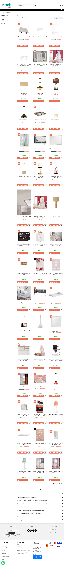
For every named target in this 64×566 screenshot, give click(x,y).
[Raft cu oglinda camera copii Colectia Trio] (40, 140)
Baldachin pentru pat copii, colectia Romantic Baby (56, 245)
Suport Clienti (5, 542)
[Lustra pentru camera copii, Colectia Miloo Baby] (56, 111)
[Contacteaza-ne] (61, 10)
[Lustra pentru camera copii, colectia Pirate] (56, 168)
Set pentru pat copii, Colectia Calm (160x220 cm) (24, 301)
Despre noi (4, 544)
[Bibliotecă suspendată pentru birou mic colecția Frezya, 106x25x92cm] (24, 350)
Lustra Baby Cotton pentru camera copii (24, 217)
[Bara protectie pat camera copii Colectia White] (40, 29)
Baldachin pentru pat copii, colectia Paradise (40, 217)
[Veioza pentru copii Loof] (56, 202)
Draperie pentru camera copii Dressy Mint (24, 149)
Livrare (3, 555)
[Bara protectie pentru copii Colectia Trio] (24, 29)
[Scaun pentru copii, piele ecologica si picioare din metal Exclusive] (56, 350)
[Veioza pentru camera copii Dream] (56, 406)
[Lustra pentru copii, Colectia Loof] (24, 168)
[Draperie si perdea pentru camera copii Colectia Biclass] (56, 463)
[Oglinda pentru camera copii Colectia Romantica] (56, 321)
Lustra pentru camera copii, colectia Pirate (56, 177)
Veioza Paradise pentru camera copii (24, 472)
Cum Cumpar (4, 549)
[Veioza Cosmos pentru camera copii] (56, 84)
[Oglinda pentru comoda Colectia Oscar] (56, 140)
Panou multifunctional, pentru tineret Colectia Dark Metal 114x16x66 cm (40, 301)
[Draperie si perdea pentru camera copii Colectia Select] (40, 463)
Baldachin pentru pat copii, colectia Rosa (56, 65)
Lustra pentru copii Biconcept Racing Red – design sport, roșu (56, 387)
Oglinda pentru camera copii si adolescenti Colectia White (56, 37)
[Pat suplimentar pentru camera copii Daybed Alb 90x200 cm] (56, 293)
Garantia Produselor (5, 556)
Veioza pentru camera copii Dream (56, 414)
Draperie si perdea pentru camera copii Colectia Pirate (24, 387)
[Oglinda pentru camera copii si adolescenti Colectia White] (56, 29)
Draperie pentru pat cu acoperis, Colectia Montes (40, 65)
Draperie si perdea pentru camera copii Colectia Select (40, 472)
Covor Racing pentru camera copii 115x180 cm (40, 274)
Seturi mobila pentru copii (6, 26)
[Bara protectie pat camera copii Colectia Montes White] (24, 56)
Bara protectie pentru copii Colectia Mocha (24, 92)
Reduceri (3, 550)
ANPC (18, 549)
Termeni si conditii (20, 553)
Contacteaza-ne (38, 557)
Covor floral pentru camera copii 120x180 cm (40, 444)
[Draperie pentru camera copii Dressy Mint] (24, 140)
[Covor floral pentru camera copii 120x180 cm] (40, 435)
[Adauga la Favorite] (29, 46)
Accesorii (2, 24)
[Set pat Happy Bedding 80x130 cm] (40, 379)
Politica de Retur (5, 558)
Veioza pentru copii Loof (56, 216)
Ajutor (18, 547)
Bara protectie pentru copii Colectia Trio (24, 37)
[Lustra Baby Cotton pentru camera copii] (24, 202)
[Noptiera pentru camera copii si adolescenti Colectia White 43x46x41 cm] (40, 236)
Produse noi (4, 553)
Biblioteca (3, 23)
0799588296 (53, 531)
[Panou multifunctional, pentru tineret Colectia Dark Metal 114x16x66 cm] (40, 293)
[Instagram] (35, 530)
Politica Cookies (20, 546)
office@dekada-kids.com (52, 532)
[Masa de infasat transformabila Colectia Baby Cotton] (24, 435)
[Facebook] (28, 530)
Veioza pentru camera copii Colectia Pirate (40, 177)
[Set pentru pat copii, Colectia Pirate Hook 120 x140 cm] (40, 406)
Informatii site (21, 542)
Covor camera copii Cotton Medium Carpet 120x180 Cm (56, 274)
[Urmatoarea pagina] (61, 483)
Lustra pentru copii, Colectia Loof (24, 176)
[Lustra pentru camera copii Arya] (40, 321)
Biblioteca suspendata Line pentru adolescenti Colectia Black (24, 245)
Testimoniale (4, 546)
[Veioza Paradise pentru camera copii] (24, 463)
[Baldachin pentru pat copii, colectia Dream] (40, 350)
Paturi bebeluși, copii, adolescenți (7, 17)
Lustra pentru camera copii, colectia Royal (40, 92)
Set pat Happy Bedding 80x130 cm (40, 386)
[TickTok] (33, 530)
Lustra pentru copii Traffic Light (24, 330)
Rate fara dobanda (5, 547)
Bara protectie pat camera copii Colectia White (40, 37)
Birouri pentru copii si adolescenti (7, 22)
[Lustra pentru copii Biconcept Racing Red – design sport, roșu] (56, 379)
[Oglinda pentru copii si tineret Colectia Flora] (24, 406)
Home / (3, 12)
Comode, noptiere (4, 20)
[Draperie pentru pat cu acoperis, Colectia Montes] (40, 56)
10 (59, 483)
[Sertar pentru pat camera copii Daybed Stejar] (40, 111)
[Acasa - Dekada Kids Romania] (7, 5)
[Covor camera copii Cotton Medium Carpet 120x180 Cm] (56, 264)
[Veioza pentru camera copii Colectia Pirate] (40, 168)
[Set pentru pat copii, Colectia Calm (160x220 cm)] (24, 293)
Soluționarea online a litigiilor (22, 552)
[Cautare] (35, 6)
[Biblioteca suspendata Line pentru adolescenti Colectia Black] (24, 236)
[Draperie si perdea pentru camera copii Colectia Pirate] (24, 379)
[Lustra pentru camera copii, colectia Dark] (24, 111)
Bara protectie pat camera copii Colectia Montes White (24, 65)
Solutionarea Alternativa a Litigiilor (23, 550)
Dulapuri (2, 19)
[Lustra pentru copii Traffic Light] (24, 321)
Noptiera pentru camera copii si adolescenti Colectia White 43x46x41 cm (40, 245)
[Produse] (2, 10)
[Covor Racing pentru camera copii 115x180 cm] (40, 264)
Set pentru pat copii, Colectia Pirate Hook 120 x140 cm (40, 415)
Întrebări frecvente (5, 552)
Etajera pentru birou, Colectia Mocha (24, 274)
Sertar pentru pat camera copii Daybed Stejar (40, 120)
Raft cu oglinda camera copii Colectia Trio (40, 149)
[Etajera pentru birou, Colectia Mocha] (24, 264)
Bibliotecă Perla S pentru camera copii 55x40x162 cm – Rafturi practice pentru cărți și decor (56, 444)
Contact (3, 559)
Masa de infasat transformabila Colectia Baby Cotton (24, 444)
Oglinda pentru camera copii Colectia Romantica (56, 330)
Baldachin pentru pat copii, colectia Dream (40, 360)
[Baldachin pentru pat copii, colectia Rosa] (56, 56)
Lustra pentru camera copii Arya (40, 330)
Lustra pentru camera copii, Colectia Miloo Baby (56, 120)
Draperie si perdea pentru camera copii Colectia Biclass (56, 472)
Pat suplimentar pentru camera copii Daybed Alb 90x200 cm (56, 301)
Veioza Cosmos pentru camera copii (56, 92)
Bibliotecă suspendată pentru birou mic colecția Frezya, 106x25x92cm (24, 360)
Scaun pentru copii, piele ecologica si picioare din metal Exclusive (56, 360)
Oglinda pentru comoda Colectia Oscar (56, 149)
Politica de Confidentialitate (22, 544)
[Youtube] (31, 530)
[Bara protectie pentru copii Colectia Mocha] (24, 84)
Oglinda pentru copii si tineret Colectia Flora (24, 415)
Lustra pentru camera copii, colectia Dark (24, 120)
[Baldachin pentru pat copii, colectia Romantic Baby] (56, 236)
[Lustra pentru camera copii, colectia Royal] (40, 84)
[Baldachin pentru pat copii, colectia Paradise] (40, 202)
